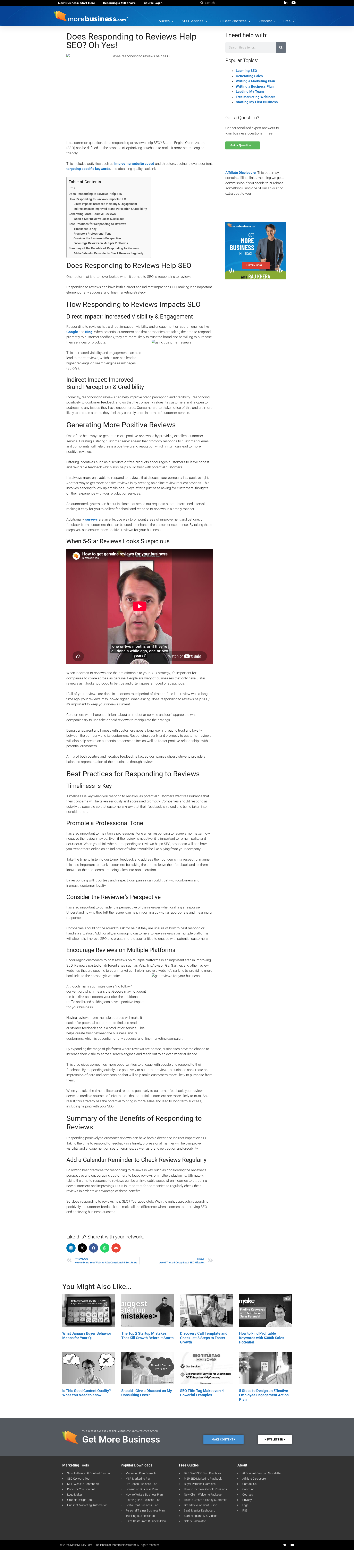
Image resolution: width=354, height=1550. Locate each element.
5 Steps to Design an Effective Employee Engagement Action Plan (264, 1395)
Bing (88, 332)
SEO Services (192, 21)
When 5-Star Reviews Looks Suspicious (99, 218)
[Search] (281, 47)
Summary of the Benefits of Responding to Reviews (104, 248)
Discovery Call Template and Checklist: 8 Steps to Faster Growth (203, 1337)
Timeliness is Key (85, 228)
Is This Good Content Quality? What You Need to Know (86, 1392)
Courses (163, 21)
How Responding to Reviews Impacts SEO (97, 199)
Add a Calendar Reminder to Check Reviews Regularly (108, 253)
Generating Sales (249, 76)
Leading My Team (250, 91)
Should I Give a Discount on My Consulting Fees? (146, 1392)
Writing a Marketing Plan (255, 81)
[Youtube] (292, 1545)
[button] (71, 1248)
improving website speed (134, 164)
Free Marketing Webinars (255, 97)
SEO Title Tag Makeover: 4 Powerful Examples (202, 1392)
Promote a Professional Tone (92, 233)
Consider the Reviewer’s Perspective (97, 238)
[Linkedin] (284, 1545)
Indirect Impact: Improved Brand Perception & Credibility (110, 208)
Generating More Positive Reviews (92, 214)
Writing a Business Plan (255, 86)
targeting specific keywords (88, 169)
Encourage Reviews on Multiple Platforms (101, 243)
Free (287, 21)
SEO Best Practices (231, 21)
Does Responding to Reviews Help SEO (95, 194)
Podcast (265, 21)
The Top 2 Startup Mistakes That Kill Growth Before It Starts (147, 1335)
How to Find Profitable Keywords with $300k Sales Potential (261, 1337)
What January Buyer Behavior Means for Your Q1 (86, 1335)
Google (72, 332)
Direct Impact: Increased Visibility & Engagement (105, 204)
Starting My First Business (257, 102)
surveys (91, 519)
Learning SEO (246, 71)
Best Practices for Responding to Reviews (97, 224)
